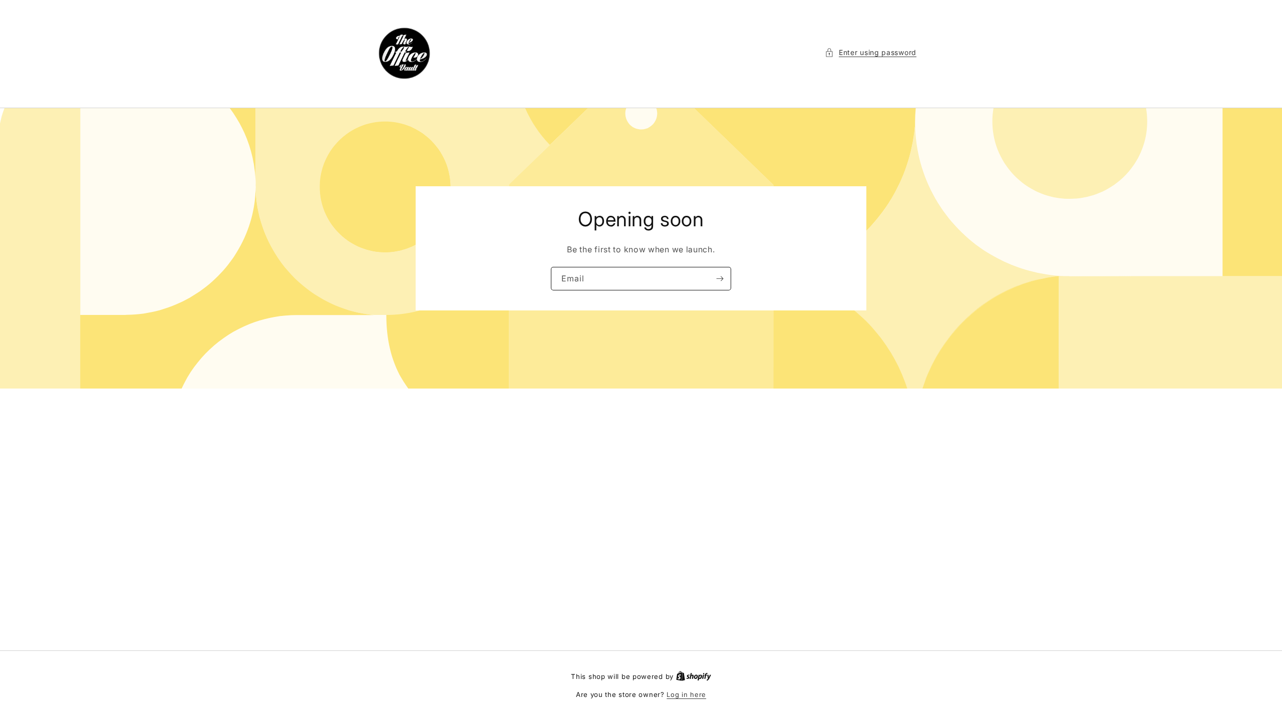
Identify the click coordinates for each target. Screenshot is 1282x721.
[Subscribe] (720, 278)
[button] (870, 52)
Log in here (686, 694)
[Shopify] (693, 676)
